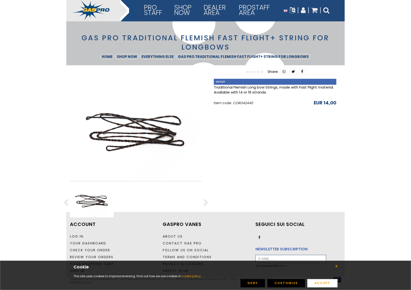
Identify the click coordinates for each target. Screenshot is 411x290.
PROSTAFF (153, 10)
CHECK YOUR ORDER (90, 250)
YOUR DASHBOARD (88, 243)
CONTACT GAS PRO (182, 243)
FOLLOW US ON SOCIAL (186, 250)
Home (107, 56)
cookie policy (191, 276)
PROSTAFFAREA (254, 10)
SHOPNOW (182, 10)
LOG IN (76, 236)
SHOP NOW (127, 56)
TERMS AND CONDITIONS (187, 257)
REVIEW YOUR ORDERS (91, 257)
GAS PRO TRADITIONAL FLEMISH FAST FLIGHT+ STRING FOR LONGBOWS (243, 56)
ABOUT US (173, 236)
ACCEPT (322, 283)
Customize (286, 283)
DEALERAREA (215, 10)
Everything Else (158, 56)
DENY (253, 283)
